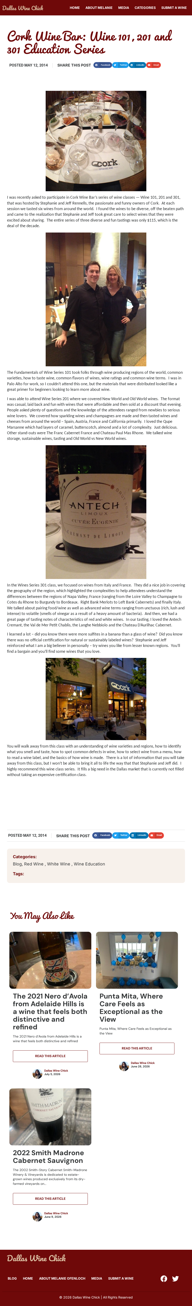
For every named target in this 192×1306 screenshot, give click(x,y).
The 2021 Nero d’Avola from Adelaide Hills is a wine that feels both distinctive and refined (50, 1011)
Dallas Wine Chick (56, 1071)
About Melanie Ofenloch (62, 1278)
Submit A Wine (174, 8)
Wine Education (89, 863)
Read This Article (50, 1056)
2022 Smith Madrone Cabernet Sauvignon (48, 1156)
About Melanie (99, 8)
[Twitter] (175, 1278)
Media (123, 8)
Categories (145, 8)
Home (75, 8)
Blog (17, 863)
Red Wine (34, 863)
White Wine (59, 863)
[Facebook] (163, 1278)
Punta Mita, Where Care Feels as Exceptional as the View (131, 1008)
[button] (102, 65)
